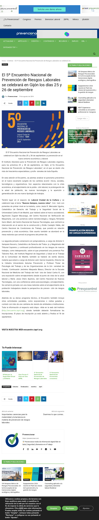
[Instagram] (28, 449)
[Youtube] (55, 449)
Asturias (15, 387)
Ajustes (86, 508)
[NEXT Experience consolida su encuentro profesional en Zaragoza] (72, 110)
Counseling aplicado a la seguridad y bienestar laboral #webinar (53, 486)
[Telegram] (46, 449)
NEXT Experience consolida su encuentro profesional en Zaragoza (87, 110)
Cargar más (81, 118)
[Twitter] (25, 103)
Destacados (24, 387)
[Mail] (37, 449)
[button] (94, 54)
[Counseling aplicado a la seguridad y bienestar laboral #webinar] (54, 474)
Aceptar (53, 508)
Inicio (4, 61)
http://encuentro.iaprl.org (13, 310)
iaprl (40, 387)
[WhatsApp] (37, 103)
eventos (33, 387)
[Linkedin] (43, 103)
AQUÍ (21, 508)
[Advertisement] (83, 162)
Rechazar (70, 508)
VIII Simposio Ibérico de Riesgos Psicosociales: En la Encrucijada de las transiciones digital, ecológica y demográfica (11, 488)
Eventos (10, 61)
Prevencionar (12, 96)
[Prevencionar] (31, 34)
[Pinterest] (31, 103)
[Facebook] (20, 103)
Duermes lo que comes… (53, 414)
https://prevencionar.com (30, 438)
